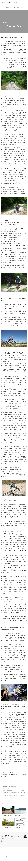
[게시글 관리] (8, 781)
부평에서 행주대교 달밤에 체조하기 (10, 792)
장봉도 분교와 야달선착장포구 (9, 788)
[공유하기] (6, 781)
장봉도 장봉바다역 (7, 790)
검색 (22, 3)
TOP (25, 857)
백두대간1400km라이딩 (19, 7)
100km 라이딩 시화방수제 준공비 (10, 795)
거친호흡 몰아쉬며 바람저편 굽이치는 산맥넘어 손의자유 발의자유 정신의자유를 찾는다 (10, 837)
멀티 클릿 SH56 (6, 793)
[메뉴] (25, 3)
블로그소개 (8, 7)
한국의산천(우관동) (10, 3)
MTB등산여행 (5, 786)
